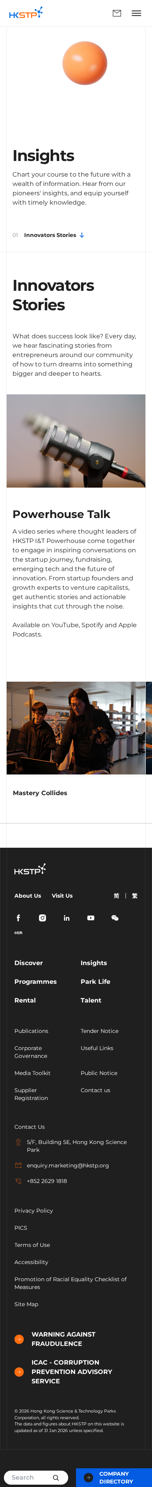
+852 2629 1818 (47, 1181)
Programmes (35, 981)
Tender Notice (99, 1030)
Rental (25, 1000)
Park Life (95, 981)
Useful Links (97, 1048)
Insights (94, 963)
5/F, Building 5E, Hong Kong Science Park (77, 1146)
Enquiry (88, 13)
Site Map (26, 1304)
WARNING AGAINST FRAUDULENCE (63, 1339)
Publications (31, 1030)
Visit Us (62, 895)
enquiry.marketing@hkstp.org (68, 1165)
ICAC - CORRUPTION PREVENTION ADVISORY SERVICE (72, 1372)
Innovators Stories (44, 235)
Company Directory (116, 1477)
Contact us (95, 1090)
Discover (28, 963)
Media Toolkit (32, 1073)
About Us (27, 895)
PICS (20, 1227)
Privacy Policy (33, 1210)
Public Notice (99, 1073)
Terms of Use (32, 1244)
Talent (91, 1000)
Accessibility (31, 1262)
